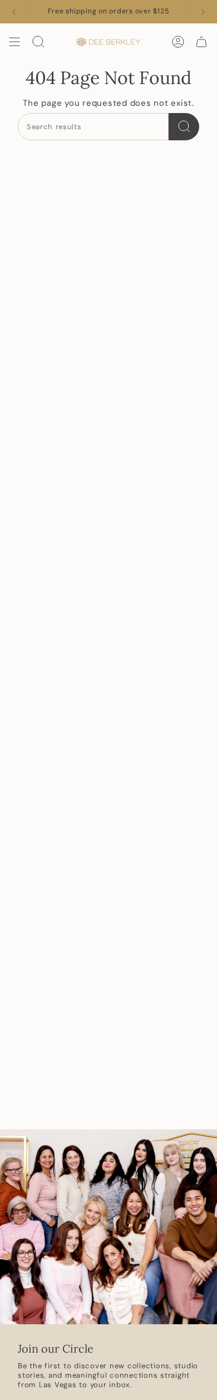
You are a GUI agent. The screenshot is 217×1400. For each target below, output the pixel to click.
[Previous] (14, 12)
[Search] (184, 126)
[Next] (203, 12)
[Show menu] (14, 42)
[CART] (201, 42)
